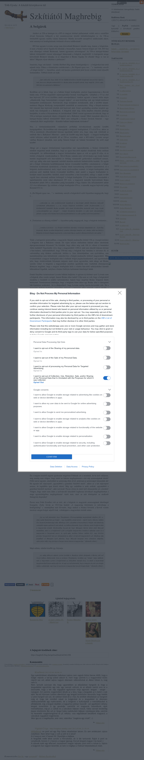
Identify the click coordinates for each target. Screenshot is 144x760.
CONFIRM (52, 457)
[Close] (120, 293)
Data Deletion (56, 466)
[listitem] (72, 341)
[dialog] (72, 380)
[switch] (107, 348)
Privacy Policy (88, 466)
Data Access (72, 466)
